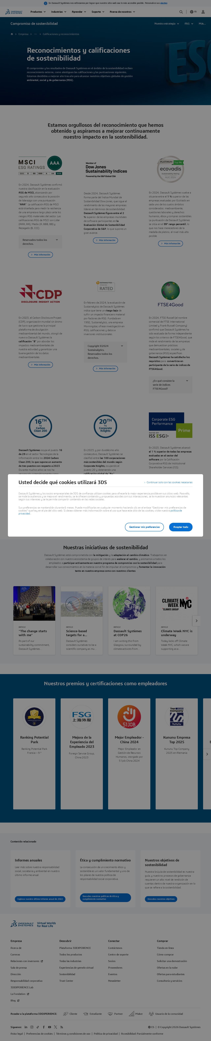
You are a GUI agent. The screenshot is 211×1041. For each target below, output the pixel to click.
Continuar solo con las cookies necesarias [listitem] (170, 482)
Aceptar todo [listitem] (180, 527)
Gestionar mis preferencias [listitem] (144, 527)
